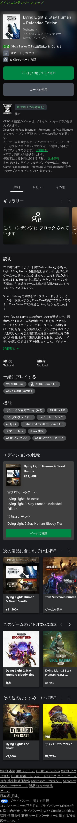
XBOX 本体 (7, 771)
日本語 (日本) (9, 795)
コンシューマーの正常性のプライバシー (29, 805)
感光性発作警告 (18, 781)
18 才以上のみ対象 (28, 107)
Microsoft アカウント (46, 781)
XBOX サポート (22, 776)
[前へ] (61, 201)
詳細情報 (42, 150)
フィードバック (44, 776)
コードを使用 (38, 89)
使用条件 (14, 815)
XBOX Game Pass (48, 771)
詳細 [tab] (17, 187)
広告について (10, 820)
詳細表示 (9, 348)
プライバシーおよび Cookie (41, 810)
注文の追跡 (44, 786)
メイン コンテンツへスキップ (22, 2)
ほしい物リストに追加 (40, 73)
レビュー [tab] (38, 187)
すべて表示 (48, 550)
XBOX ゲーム (25, 771)
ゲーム (5, 791)
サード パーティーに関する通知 (52, 815)
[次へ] (70, 201)
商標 (24, 815)
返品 (32, 786)
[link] (21, 585)
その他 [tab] (60, 187)
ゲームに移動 (38, 533)
